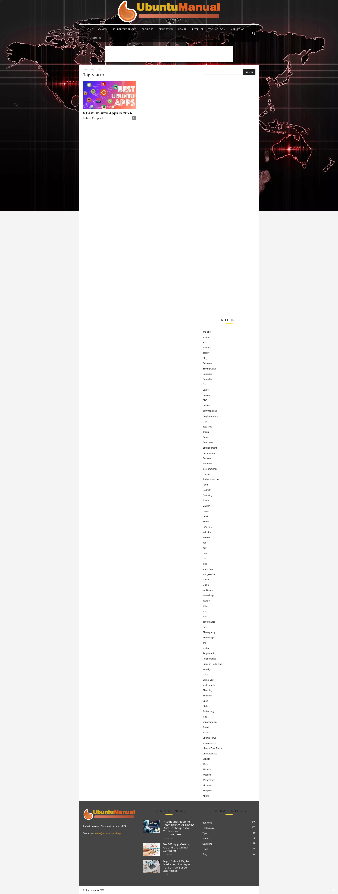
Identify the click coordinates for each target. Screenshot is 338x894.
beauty (206, 353)
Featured (207, 463)
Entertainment (210, 447)
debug (206, 432)
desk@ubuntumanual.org (108, 833)
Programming (209, 653)
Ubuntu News (209, 738)
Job (204, 542)
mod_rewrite (209, 574)
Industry (207, 532)
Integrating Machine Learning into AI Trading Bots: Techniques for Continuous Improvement (179, 828)
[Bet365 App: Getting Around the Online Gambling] (151, 849)
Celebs (206, 405)
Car (204, 384)
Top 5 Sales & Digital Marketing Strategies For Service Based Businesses (176, 866)
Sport (205, 701)
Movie (206, 579)
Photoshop (208, 637)
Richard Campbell (93, 118)
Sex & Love (209, 679)
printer (206, 648)
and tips (207, 331)
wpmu (206, 796)
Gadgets (207, 490)
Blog (205, 358)
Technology (216, 29)
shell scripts (209, 685)
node (205, 606)
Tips (205, 716)
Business (148, 29)
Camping (207, 374)
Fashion (207, 458)
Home (89, 29)
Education (166, 29)
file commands (210, 469)
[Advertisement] (169, 54)
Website (207, 769)
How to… (207, 527)
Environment (209, 453)
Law (205, 553)
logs (205, 563)
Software (207, 695)
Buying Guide (209, 368)
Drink (205, 437)
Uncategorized (210, 753)
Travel (206, 727)
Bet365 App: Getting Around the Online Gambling (176, 847)
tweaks (206, 732)
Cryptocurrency (210, 416)
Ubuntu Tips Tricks (124, 29)
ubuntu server (210, 743)
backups (207, 347)
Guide (206, 511)
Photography (209, 632)
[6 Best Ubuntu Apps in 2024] (109, 95)
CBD (205, 400)
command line (210, 411)
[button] (254, 33)
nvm (205, 616)
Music (206, 585)
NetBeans (208, 590)
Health (182, 29)
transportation (210, 722)
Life (204, 558)
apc (204, 342)
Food (205, 484)
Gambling (207, 495)
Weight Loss (209, 780)
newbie (206, 600)
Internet (197, 29)
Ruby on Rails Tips (212, 664)
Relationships (209, 658)
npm (205, 611)
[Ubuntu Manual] (169, 12)
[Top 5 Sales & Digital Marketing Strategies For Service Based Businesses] (151, 866)
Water (206, 764)
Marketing (237, 29)
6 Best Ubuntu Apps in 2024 (107, 113)
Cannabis (207, 379)
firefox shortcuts (211, 479)
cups (205, 421)
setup (205, 674)
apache (206, 337)
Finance (207, 474)
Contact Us (93, 38)
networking (208, 595)
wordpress (208, 790)
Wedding (207, 774)
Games (102, 29)
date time (207, 426)
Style (205, 706)
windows (207, 785)
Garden (206, 505)
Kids (205, 548)
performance (209, 621)
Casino (206, 395)
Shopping (207, 690)
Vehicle (206, 759)
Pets (205, 627)
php (204, 643)
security (207, 669)
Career (206, 389)
